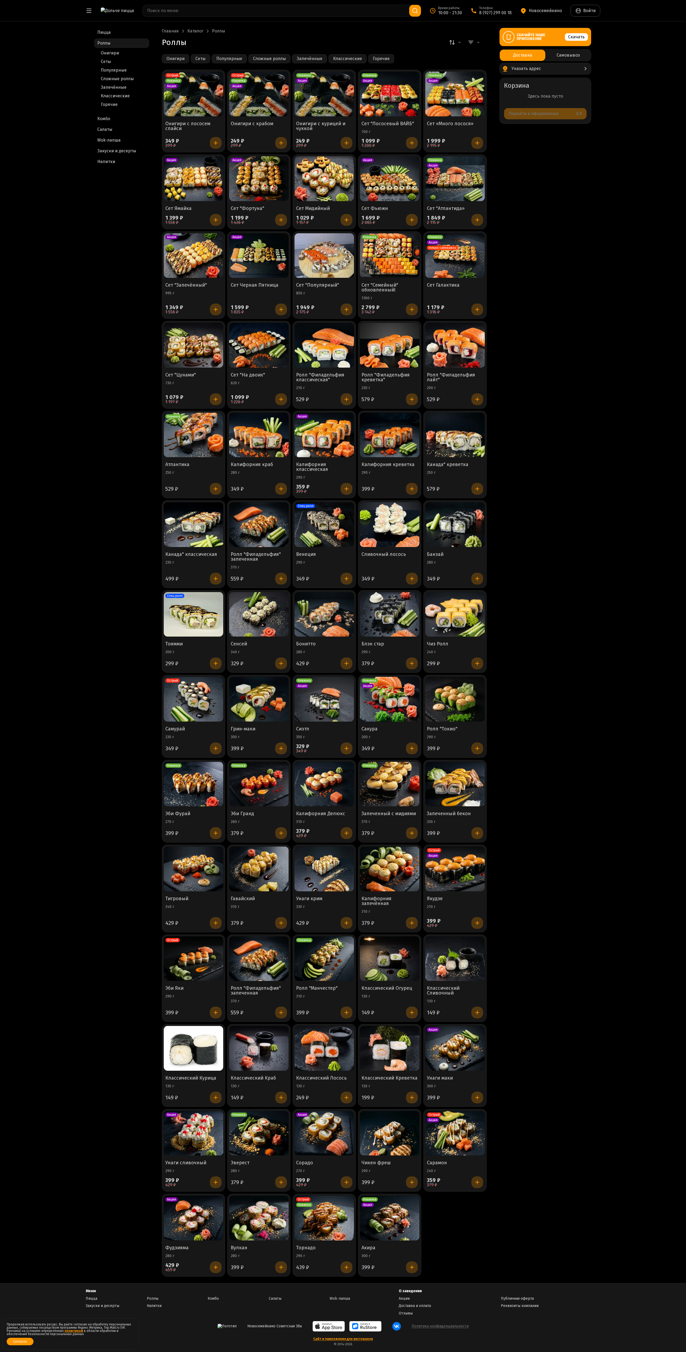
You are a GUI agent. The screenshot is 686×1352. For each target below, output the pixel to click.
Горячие (109, 104)
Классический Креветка (389, 1078)
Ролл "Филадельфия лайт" (451, 377)
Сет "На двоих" (248, 375)
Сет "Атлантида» (446, 208)
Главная (170, 31)
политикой (74, 1331)
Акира (368, 1248)
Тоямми (174, 644)
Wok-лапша (340, 1298)
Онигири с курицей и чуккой (320, 126)
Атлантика (177, 464)
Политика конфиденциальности (440, 1326)
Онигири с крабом (252, 124)
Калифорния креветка (388, 464)
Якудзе (435, 899)
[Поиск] (415, 11)
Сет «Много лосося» (450, 124)
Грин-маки (243, 729)
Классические (115, 95)
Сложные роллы (117, 78)
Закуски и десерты (102, 1305)
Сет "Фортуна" (247, 208)
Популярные (114, 70)
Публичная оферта (517, 1298)
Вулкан (239, 1248)
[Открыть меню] (89, 11)
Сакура (369, 729)
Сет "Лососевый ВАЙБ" (387, 124)
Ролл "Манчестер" (317, 988)
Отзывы (406, 1313)
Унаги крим (309, 899)
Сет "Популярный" (317, 285)
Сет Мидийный (313, 208)
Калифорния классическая (312, 467)
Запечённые (113, 87)
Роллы (152, 1298)
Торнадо (306, 1248)
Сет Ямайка (178, 208)
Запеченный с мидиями (388, 814)
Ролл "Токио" (442, 729)
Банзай (435, 554)
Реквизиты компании (520, 1305)
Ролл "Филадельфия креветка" (385, 377)
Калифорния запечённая (376, 901)
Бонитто (306, 644)
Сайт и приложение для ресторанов (343, 1339)
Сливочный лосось (383, 554)
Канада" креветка (447, 464)
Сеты (106, 61)
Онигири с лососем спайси (187, 126)
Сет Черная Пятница (254, 285)
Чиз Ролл (437, 644)
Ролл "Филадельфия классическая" (320, 377)
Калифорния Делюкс (320, 814)
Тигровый (176, 899)
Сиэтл (302, 729)
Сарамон (437, 1163)
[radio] (522, 55)
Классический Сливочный (443, 991)
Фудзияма (177, 1248)
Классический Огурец (386, 988)
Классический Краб (253, 1078)
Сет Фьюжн (374, 208)
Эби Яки (174, 988)
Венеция (306, 554)
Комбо (213, 1298)
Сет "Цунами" (180, 375)
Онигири (110, 53)
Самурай (175, 729)
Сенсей (239, 644)
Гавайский (243, 899)
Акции (404, 1298)
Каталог (195, 31)
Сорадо (304, 1163)
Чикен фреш (376, 1163)
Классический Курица (190, 1078)
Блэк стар (372, 644)
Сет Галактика (443, 285)
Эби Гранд (242, 814)
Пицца (91, 1298)
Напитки (154, 1305)
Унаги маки (440, 1078)
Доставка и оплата (415, 1305)
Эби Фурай (177, 814)
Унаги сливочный (185, 1163)
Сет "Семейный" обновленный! (379, 288)
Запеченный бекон (449, 814)
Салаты (275, 1298)
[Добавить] (216, 143)
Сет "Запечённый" (186, 285)
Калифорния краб (252, 464)
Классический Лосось (321, 1078)
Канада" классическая (191, 554)
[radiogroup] (545, 55)
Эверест (240, 1163)
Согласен (20, 1341)
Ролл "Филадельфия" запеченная (256, 557)
